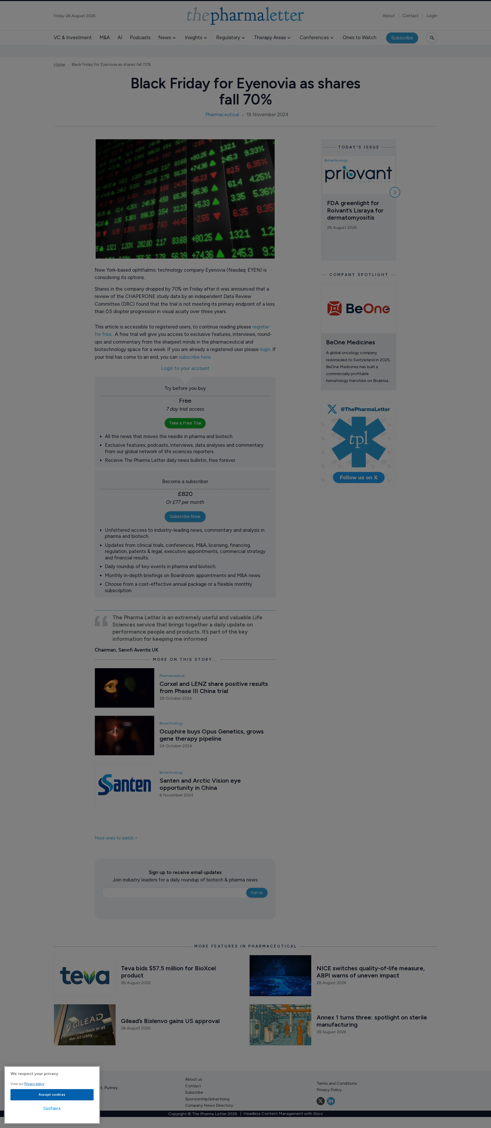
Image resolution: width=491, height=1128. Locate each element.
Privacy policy (34, 1084)
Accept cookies (52, 1095)
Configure (52, 1108)
